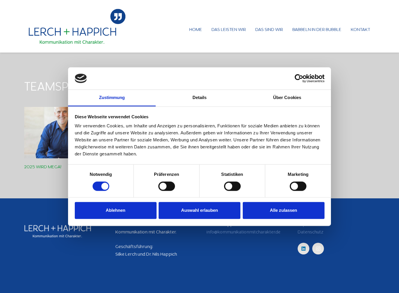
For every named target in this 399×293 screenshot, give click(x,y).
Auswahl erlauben (199, 210)
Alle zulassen (283, 210)
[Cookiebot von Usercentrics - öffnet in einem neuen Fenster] (299, 78)
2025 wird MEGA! (42, 166)
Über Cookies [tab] (287, 97)
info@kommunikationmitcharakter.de (243, 232)
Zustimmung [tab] (112, 97)
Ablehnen (115, 210)
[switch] (166, 186)
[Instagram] (318, 248)
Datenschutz (310, 232)
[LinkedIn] (303, 248)
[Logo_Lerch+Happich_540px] (77, 26)
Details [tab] (199, 97)
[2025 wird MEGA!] (62, 132)
